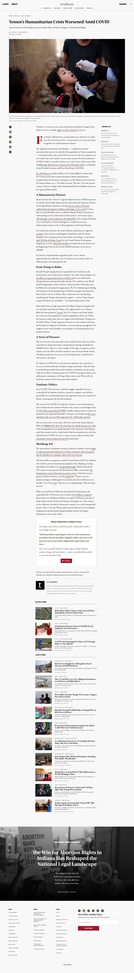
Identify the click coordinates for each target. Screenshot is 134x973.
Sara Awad (58, 750)
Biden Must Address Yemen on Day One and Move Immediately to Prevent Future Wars (75, 611)
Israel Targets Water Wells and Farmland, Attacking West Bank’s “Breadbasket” (75, 757)
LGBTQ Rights (12, 934)
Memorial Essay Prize (61, 941)
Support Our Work (60, 923)
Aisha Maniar (59, 635)
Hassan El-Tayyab (60, 619)
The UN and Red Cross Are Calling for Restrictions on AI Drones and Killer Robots (109, 181)
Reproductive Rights (14, 948)
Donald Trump (67, 8)
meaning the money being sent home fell (52, 438)
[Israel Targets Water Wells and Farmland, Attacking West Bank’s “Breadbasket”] (43, 759)
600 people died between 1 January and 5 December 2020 (61, 164)
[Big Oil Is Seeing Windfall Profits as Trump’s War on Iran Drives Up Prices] (43, 713)
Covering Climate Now (39, 949)
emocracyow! (68, 811)
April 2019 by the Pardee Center (49, 240)
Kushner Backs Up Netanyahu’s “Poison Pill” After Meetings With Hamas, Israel (75, 804)
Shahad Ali (59, 672)
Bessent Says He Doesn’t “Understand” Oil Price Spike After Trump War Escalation (74, 788)
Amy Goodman (60, 811)
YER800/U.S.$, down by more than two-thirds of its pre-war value (69, 425)
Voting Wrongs (37, 940)
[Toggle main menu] (130, 4)
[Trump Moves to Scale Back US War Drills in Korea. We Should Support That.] (43, 775)
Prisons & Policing (13, 941)
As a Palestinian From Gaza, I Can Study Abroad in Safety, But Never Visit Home (75, 742)
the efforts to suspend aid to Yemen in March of (54, 278)
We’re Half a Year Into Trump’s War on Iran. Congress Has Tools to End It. (76, 695)
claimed (68, 476)
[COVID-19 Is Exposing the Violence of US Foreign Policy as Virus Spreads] (43, 644)
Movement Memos (38, 937)
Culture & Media (13, 912)
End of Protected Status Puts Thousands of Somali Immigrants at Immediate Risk (110, 135)
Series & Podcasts (13, 955)
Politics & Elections (66, 639)
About (15, 4)
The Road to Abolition (39, 930)
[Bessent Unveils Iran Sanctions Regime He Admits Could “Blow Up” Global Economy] (43, 728)
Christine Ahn (59, 781)
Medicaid (89, 8)
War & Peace (26, 16)
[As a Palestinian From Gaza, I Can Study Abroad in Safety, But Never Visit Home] (43, 744)
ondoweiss (68, 765)
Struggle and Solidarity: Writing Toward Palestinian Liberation (39, 914)
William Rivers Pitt (60, 650)
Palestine (57, 8)
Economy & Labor (13, 916)
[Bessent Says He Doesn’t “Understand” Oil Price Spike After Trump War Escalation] (43, 790)
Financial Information (61, 934)
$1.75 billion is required (81, 494)
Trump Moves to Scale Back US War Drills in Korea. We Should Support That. (75, 773)
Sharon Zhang (59, 734)
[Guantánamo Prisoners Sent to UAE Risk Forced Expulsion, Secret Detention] (43, 629)
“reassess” (60, 312)
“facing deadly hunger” (67, 466)
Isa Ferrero (14, 32)
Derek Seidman (60, 719)
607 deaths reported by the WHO (52, 410)
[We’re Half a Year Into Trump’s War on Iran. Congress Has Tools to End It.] (43, 697)
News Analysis (14, 16)
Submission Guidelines (62, 930)
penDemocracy (23, 32)
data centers (79, 8)
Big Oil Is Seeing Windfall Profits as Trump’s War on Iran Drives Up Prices (75, 711)
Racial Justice (12, 944)
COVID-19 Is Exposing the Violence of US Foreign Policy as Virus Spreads (75, 642)
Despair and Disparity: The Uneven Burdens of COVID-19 (40, 920)
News (56, 623)
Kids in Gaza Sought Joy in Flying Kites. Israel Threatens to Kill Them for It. (110, 146)
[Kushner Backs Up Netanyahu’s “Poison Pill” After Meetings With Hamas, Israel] (43, 805)
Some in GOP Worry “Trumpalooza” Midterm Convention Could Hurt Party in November (110, 169)
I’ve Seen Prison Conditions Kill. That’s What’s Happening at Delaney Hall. (110, 192)
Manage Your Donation (61, 919)
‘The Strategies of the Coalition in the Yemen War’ (56, 218)
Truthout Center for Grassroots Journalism (61, 945)
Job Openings (59, 949)
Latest (6, 4)
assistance (40, 233)
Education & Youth (71, 738)
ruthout (68, 619)
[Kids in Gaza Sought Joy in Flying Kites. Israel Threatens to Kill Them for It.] (43, 666)
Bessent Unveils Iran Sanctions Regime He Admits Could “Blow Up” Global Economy (74, 726)
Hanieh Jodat (59, 703)
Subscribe (58, 926)
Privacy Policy (59, 937)
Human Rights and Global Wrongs (40, 925)
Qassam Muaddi (60, 765)
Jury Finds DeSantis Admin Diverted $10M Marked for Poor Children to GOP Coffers (110, 157)
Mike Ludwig (59, 688)
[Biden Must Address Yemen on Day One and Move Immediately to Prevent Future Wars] (43, 613)
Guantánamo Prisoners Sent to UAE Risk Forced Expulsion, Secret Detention (74, 627)
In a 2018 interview (44, 173)
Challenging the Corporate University (39, 944)
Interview (58, 800)
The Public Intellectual (39, 933)
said (55, 483)
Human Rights (64, 623)
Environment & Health (14, 923)
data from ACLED (61, 243)
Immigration (47, 8)
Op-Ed (56, 608)
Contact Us (59, 953)
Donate (122, 4)
